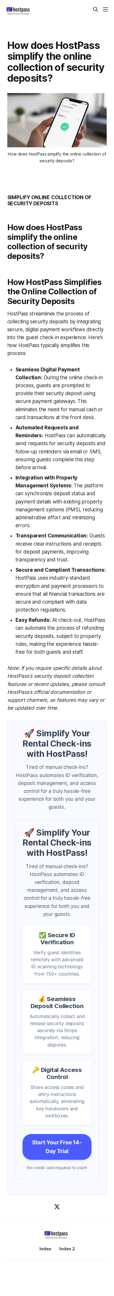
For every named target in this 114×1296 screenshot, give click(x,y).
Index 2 (67, 1248)
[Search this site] (95, 9)
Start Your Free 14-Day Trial (57, 1147)
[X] (57, 1207)
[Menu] (105, 9)
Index (45, 1248)
